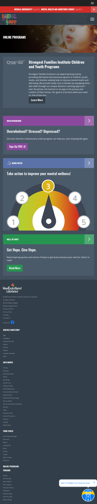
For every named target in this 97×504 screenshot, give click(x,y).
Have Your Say (7, 497)
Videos (5, 454)
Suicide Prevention (9, 416)
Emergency (6, 338)
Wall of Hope (7, 457)
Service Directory (11, 330)
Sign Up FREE (16, 146)
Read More (14, 268)
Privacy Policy (7, 312)
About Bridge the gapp (10, 303)
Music (5, 448)
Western (5, 350)
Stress (5, 410)
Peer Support (7, 485)
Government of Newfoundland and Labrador (12, 288)
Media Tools (7, 425)
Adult (5, 356)
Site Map (6, 315)
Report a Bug (7, 500)
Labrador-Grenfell (9, 353)
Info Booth (8, 363)
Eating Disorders (8, 374)
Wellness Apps (7, 494)
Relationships (7, 395)
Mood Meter (7, 481)
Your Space (8, 431)
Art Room (6, 439)
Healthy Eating (8, 386)
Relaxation (6, 491)
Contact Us (6, 318)
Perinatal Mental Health (10, 392)
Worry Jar (6, 460)
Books (5, 442)
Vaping (5, 422)
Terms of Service (8, 309)
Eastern (5, 344)
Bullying (5, 371)
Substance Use (8, 413)
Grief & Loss (7, 383)
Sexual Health (7, 401)
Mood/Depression (9, 389)
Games (5, 475)
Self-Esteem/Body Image (11, 398)
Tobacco (5, 419)
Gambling (6, 380)
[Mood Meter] (48, 201)
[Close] (94, 9)
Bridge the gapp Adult (10, 306)
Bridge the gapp (9, 19)
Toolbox (6, 471)
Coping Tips (7, 445)
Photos (5, 451)
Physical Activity (8, 488)
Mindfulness (7, 478)
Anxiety (5, 368)
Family (5, 377)
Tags (4, 335)
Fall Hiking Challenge (10, 436)
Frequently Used (8, 341)
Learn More (37, 100)
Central (5, 347)
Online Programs (11, 467)
